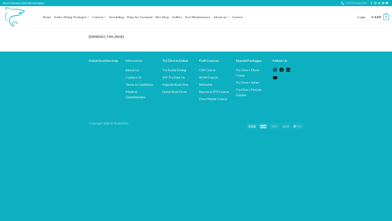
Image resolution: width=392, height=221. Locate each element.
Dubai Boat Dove (174, 92)
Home (47, 17)
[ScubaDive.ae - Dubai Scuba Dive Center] (18, 17)
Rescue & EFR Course (214, 92)
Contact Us (133, 77)
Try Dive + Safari (247, 82)
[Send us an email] (383, 3)
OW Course (207, 70)
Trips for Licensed (139, 17)
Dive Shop (162, 17)
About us (219, 17)
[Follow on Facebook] (371, 3)
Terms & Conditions (139, 84)
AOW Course (208, 77)
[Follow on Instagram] (375, 3)
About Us (132, 70)
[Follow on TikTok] (379, 3)
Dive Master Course (213, 99)
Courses (97, 17)
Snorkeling (116, 17)
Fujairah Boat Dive (175, 84)
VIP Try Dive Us (173, 77)
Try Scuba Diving (174, 70)
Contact (237, 17)
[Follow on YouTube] (387, 3)
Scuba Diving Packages (70, 17)
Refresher (206, 84)
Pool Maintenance (197, 17)
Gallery (177, 17)
